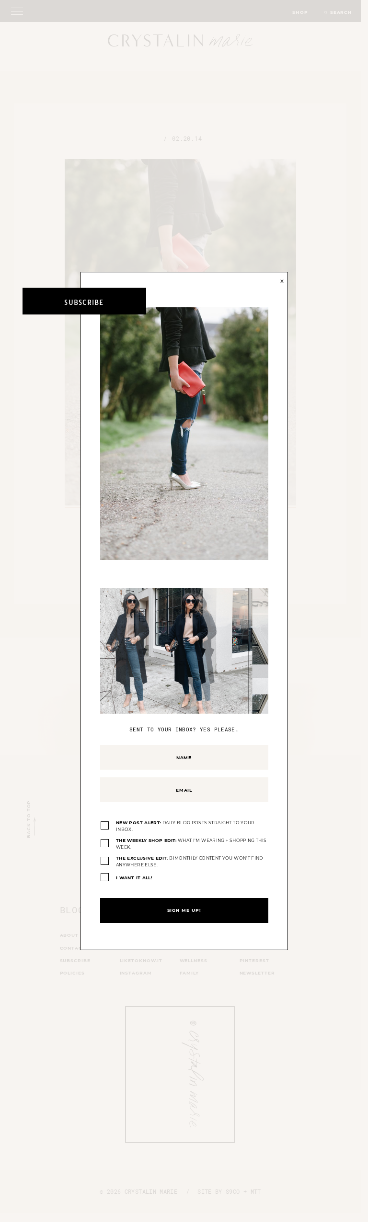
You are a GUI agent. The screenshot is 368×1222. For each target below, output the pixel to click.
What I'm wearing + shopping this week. (191, 844)
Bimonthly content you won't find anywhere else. (189, 861)
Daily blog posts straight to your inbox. (185, 826)
